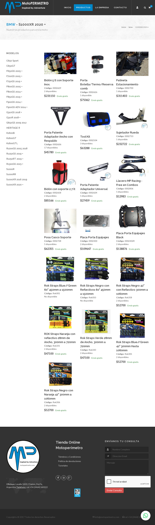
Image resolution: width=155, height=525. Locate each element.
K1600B (10, 133)
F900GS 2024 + (14, 102)
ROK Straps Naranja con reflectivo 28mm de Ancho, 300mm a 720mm (60, 338)
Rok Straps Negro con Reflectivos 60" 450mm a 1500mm (95, 289)
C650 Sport (12, 60)
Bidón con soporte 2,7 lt (59, 189)
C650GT (10, 66)
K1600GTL (12, 143)
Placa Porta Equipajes (94, 237)
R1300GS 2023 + (14, 164)
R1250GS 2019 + (14, 153)
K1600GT (11, 138)
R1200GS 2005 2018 (16, 148)
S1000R (10, 169)
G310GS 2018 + (14, 112)
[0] (149, 7)
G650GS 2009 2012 (16, 122)
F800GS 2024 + (14, 91)
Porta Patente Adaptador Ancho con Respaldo (58, 136)
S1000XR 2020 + (14, 184)
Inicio (67, 7)
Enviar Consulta (114, 490)
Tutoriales (63, 465)
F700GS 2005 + (14, 76)
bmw (10, 24)
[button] (138, 7)
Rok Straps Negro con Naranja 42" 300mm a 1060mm (58, 394)
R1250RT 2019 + (14, 158)
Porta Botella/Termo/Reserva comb (96, 84)
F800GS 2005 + (14, 86)
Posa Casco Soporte (57, 237)
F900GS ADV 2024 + (16, 107)
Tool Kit (85, 136)
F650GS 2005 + (14, 71)
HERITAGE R (13, 128)
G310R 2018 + (13, 117)
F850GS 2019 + (14, 97)
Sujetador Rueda (127, 132)
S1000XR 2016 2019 (16, 179)
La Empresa (102, 7)
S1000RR (11, 174)
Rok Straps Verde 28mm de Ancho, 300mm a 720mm (96, 342)
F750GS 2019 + (14, 81)
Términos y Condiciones (69, 456)
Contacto (120, 7)
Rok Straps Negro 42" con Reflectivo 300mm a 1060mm (132, 289)
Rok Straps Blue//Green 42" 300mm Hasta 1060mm (132, 346)
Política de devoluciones (69, 461)
